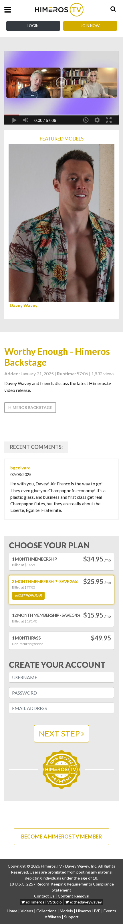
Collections (46, 910)
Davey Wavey (23, 305)
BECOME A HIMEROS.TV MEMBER (61, 836)
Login (33, 25)
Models (66, 910)
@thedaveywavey (85, 901)
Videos (27, 910)
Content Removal (73, 896)
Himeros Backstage (30, 407)
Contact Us (44, 896)
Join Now (90, 25)
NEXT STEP (60, 733)
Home (12, 910)
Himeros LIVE (88, 910)
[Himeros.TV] (59, 10)
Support (71, 916)
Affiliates (53, 916)
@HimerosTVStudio (43, 901)
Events (110, 910)
